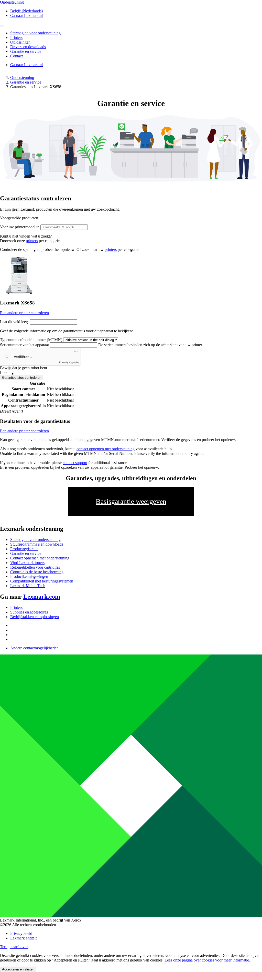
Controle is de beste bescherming (36, 572)
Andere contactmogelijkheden (34, 648)
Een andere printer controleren (24, 313)
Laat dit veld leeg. (14, 322)
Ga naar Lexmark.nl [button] (26, 15)
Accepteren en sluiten (18, 969)
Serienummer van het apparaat (24, 345)
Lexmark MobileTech (27, 586)
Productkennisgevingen (29, 576)
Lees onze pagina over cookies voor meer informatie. (207, 960)
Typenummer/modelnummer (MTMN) (31, 339)
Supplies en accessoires (29, 612)
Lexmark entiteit (23, 938)
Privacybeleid (21, 933)
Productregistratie (24, 549)
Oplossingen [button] (20, 42)
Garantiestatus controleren (21, 378)
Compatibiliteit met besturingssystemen (41, 581)
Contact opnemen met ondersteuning (39, 558)
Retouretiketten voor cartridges (35, 567)
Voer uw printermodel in (19, 227)
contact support (75, 463)
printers (32, 241)
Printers (16, 607)
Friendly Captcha (69, 362)
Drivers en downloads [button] (28, 47)
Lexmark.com (41, 596)
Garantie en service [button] (25, 51)
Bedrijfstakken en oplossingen (34, 617)
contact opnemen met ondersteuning (106, 449)
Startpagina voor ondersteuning (35, 539)
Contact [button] (16, 56)
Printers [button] (16, 37)
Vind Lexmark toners (27, 562)
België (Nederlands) (26, 11)
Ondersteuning (22, 77)
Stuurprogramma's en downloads (36, 544)
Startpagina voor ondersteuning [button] (35, 33)
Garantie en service (25, 82)
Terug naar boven (14, 947)
